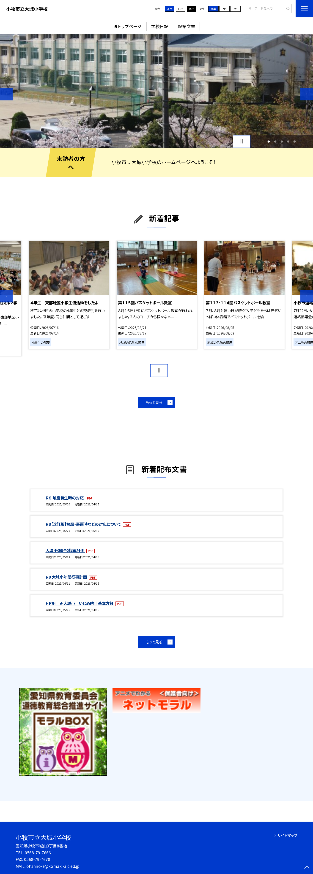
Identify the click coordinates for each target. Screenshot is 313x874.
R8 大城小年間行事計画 (67, 577)
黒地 (191, 9)
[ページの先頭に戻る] (306, 867)
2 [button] (275, 141)
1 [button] (269, 141)
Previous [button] (6, 94)
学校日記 (159, 26)
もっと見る (154, 402)
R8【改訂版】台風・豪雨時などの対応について (84, 524)
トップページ (130, 26)
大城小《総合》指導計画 (65, 550)
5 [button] (295, 141)
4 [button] (288, 141)
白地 (180, 9)
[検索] (288, 8)
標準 (213, 9)
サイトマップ (287, 835)
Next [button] (306, 94)
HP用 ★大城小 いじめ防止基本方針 (80, 603)
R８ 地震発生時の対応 (65, 498)
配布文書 (186, 26)
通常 (169, 9)
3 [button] (281, 141)
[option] (156, 91)
